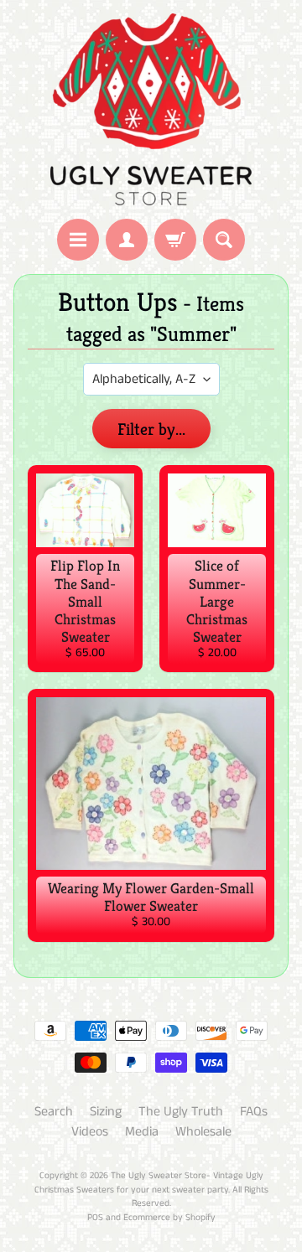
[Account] (127, 240)
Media (142, 1131)
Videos (89, 1131)
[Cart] (175, 240)
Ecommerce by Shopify (169, 1217)
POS (95, 1217)
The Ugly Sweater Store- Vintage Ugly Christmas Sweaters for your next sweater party (148, 1183)
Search (53, 1111)
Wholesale (203, 1131)
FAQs (254, 1111)
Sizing (106, 1111)
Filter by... (151, 429)
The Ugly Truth (180, 1111)
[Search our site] (224, 240)
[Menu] (78, 240)
